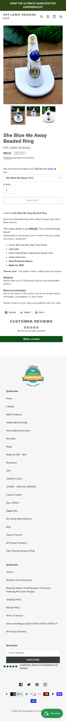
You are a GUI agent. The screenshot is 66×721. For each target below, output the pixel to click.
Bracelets (11, 438)
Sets (8, 470)
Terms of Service (14, 615)
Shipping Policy (13, 599)
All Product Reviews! (16, 543)
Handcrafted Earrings (16, 422)
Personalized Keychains (18, 430)
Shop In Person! (14, 534)
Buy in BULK (12, 502)
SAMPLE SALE (14, 478)
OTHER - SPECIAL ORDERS (21, 486)
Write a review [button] (31, 339)
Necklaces (11, 462)
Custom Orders (14, 494)
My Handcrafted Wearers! (19, 518)
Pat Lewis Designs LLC (19, 16)
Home (9, 398)
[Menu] (61, 16)
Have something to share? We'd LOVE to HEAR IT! (32, 623)
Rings (9, 446)
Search (9, 572)
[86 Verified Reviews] (33, 388)
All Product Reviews (16, 631)
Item (5, 172)
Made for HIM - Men (16, 454)
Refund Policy (13, 607)
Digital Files (12, 510)
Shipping (7, 157)
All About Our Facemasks (19, 580)
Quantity (7, 184)
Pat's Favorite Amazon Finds (20, 551)
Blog (8, 527)
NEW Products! (14, 414)
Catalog (10, 406)
